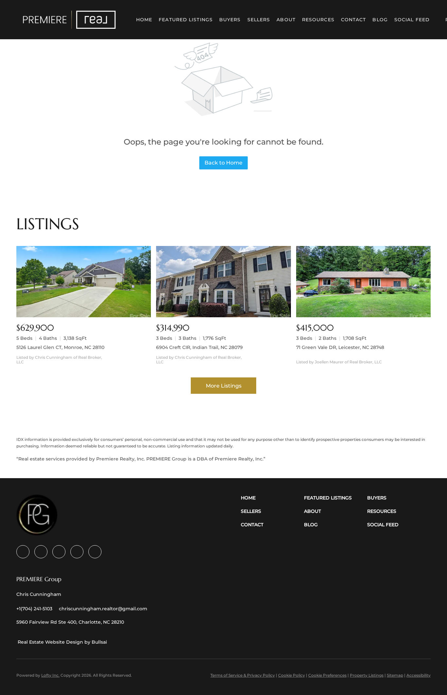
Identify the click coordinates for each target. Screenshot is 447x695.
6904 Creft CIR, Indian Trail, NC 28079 (199, 347)
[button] (69, 20)
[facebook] (22, 551)
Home (144, 20)
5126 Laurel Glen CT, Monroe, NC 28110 (60, 347)
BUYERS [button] (230, 20)
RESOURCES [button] (318, 20)
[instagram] (76, 551)
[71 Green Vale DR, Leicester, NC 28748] (363, 281)
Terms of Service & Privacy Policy (242, 675)
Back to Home (223, 163)
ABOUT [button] (286, 20)
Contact (353, 20)
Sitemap (395, 675)
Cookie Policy (291, 675)
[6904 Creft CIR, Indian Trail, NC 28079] (223, 281)
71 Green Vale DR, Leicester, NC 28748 (340, 347)
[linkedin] (40, 551)
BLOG (379, 20)
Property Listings (367, 675)
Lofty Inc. (50, 675)
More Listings (223, 386)
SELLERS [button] (258, 20)
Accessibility (418, 675)
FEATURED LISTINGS (186, 20)
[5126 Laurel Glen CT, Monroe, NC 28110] (83, 281)
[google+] (94, 551)
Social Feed (412, 20)
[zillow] (58, 551)
